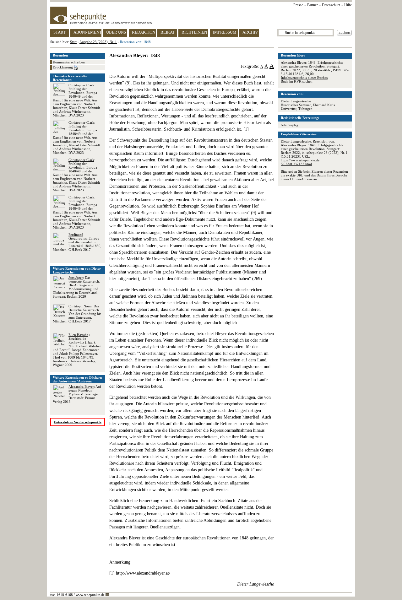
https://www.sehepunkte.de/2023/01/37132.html (300, 162)
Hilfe (348, 5)
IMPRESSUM (224, 32)
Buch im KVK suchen (296, 81)
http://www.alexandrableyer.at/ (143, 573)
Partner (312, 5)
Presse (298, 5)
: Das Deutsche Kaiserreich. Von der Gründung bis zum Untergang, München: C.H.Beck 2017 (77, 313)
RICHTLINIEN (194, 32)
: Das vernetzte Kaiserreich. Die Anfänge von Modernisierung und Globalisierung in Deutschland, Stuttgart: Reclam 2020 (76, 287)
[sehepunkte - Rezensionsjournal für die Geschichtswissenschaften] (201, 15)
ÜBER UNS (116, 32)
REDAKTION (143, 32)
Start (73, 42)
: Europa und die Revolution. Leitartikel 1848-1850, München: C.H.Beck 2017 (77, 242)
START (59, 32)
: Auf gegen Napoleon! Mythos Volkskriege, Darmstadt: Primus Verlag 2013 (77, 394)
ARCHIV (250, 32)
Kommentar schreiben (69, 62)
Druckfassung (63, 67)
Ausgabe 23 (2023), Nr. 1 (98, 42)
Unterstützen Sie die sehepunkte (77, 422)
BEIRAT (167, 32)
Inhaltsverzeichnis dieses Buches (304, 77)
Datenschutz (331, 5)
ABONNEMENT (87, 32)
